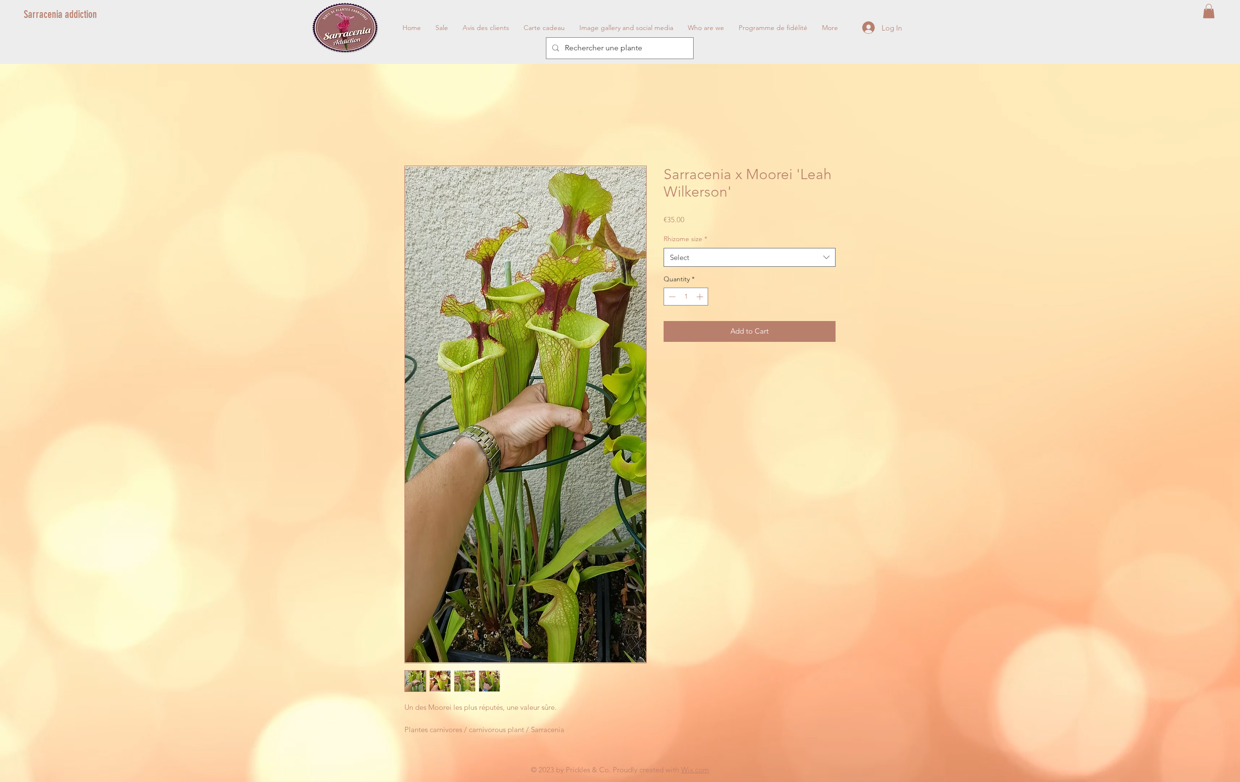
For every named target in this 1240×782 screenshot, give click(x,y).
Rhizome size (685, 238)
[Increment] (701, 296)
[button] (1209, 11)
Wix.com (695, 769)
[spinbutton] (686, 296)
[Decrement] (671, 296)
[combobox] (750, 257)
